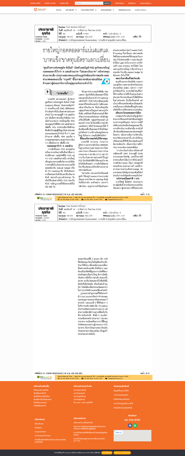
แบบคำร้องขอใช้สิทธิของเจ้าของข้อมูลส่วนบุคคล (90, 433)
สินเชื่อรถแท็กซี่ (40, 393)
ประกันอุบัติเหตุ (80, 396)
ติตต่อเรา (132, 3)
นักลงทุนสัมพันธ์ (106, 10)
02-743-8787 (132, 420)
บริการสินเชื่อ (70, 10)
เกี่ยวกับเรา (119, 3)
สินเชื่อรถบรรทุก (40, 402)
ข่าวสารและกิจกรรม (42, 435)
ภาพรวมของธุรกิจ (121, 394)
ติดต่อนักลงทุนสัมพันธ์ (123, 407)
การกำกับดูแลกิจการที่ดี (123, 403)
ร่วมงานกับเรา (145, 3)
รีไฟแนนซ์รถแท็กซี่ (41, 390)
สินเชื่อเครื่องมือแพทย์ (42, 399)
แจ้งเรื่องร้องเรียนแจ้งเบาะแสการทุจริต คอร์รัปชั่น (50, 440)
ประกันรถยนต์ (79, 393)
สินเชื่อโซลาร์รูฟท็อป (42, 396)
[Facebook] (130, 425)
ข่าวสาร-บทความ (140, 10)
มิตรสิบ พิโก (64, 3)
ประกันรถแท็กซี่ (80, 390)
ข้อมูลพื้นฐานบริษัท (121, 390)
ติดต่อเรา (38, 427)
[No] (182, 453)
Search (107, 3)
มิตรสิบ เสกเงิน (50, 3)
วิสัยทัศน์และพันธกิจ (122, 399)
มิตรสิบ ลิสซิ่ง (35, 3)
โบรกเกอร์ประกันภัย (87, 10)
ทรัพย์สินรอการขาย (124, 10)
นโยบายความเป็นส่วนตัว (83, 422)
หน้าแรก (58, 10)
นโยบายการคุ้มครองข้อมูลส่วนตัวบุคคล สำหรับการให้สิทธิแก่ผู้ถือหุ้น (89, 427)
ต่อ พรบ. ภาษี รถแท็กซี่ (83, 402)
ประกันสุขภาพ (79, 399)
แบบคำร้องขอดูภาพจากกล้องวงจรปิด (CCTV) (89, 439)
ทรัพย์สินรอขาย (40, 405)
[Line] (135, 425)
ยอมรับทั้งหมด (106, 453)
